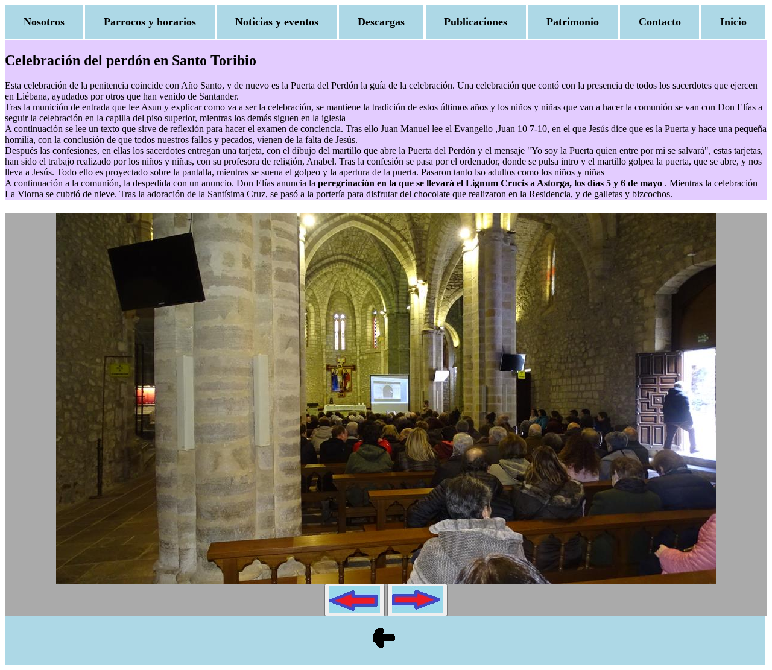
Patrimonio (572, 22)
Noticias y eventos (276, 22)
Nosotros (44, 22)
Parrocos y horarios (150, 22)
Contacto (660, 22)
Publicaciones (475, 22)
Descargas (381, 22)
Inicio (733, 22)
